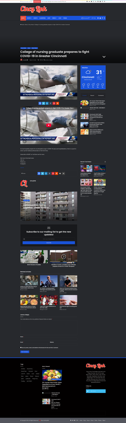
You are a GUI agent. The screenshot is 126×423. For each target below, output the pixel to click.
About (104, 420)
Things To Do (35, 378)
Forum (65, 18)
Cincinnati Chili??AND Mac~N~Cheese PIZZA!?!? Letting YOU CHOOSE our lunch (96, 117)
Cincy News (31, 24)
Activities (23, 368)
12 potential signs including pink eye (68, 307)
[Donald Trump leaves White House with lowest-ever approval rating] (84, 124)
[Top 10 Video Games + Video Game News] (100, 168)
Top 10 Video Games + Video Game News (100, 174)
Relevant (37, 376)
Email (22, 342)
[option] (48, 206)
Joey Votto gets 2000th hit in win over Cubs (48, 307)
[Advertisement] (77, 7)
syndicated (28, 378)
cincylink (25, 60)
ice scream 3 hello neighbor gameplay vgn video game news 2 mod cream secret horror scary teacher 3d (86, 190)
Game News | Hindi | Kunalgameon (85, 174)
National (25, 200)
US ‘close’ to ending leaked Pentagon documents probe (47, 289)
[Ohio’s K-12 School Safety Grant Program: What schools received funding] (68, 281)
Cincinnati (31, 371)
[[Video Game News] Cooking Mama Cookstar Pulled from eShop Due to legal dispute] (100, 182)
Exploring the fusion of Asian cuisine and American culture (28, 307)
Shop (49, 18)
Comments (101, 95)
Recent (92, 95)
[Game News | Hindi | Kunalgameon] (86, 168)
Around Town (24, 371)
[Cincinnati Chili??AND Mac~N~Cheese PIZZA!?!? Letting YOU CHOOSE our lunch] (84, 116)
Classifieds (42, 18)
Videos (54, 18)
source (22, 167)
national (37, 373)
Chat (60, 18)
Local (33, 373)
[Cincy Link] (33, 9)
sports (22, 378)
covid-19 (23, 373)
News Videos (34, 48)
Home (22, 24)
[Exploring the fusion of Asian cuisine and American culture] (29, 300)
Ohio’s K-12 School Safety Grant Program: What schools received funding (68, 290)
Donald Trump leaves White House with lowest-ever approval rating (97, 124)
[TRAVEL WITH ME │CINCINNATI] (84, 110)
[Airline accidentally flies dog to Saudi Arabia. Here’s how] (29, 280)
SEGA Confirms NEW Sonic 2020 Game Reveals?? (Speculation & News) (96, 131)
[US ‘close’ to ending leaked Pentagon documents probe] (49, 281)
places (27, 376)
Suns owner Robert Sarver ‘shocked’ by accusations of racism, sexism (37, 206)
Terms (95, 420)
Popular (85, 95)
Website (52, 342)
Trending (23, 381)
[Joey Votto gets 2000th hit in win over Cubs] (49, 300)
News (22, 18)
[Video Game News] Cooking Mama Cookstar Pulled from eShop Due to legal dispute (99, 190)
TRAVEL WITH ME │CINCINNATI (97, 108)
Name (22, 336)
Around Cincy (30, 368)
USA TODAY (29, 381)
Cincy (36, 371)
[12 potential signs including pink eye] (68, 300)
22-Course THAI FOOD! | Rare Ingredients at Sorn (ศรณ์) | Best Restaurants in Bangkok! (97, 102)
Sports (29, 18)
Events (35, 18)
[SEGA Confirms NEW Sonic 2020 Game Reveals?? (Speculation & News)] (84, 132)
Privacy (100, 420)
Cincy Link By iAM (45, 420)
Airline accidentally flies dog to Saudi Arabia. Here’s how (28, 287)
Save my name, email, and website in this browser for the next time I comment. (40, 347)
